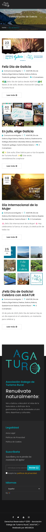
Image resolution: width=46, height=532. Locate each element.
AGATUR (29, 71)
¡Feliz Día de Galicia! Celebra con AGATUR (18, 293)
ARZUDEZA (29, 527)
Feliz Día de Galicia (16, 67)
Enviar (32, 467)
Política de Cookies (14, 441)
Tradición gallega (9, 77)
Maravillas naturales (17, 142)
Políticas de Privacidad (15, 437)
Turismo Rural (22, 77)
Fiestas (21, 74)
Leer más (11, 95)
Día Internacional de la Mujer (20, 207)
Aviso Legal (10, 433)
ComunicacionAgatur (12, 71)
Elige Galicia (13, 74)
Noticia (34, 74)
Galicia (28, 74)
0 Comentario (37, 77)
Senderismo (36, 142)
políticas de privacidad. (27, 473)
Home (4, 28)
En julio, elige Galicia (18, 131)
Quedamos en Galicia (10, 306)
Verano (31, 145)
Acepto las (22, 473)
